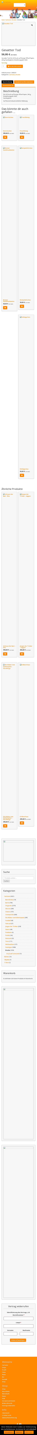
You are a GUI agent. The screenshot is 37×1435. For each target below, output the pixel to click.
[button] (32, 25)
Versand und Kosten (8, 1401)
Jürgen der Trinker (11, 926)
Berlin (7, 903)
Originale (8, 905)
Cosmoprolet (9, 914)
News (4, 1374)
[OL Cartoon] (6, 2)
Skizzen (7, 908)
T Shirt (6, 962)
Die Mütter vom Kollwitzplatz (14, 917)
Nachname (26, 1330)
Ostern (7, 929)
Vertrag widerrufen (8, 1405)
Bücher (6, 957)
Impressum (5, 1413)
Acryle (4, 1370)
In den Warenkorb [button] (5, 137)
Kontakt (4, 1379)
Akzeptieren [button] (9, 1432)
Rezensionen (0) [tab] (8, 85)
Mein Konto (5, 1391)
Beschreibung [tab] (7, 82)
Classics (7, 912)
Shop (3, 1382)
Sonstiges (8, 947)
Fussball (8, 920)
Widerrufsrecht (7, 1403)
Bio (3, 1377)
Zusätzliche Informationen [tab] (24, 82)
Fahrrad (8, 923)
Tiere (7, 941)
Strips (4, 1367)
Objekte (6, 960)
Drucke (14, 20)
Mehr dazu (29, 1432)
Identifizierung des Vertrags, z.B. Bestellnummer (18, 1313)
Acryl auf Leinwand (12, 954)
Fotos (4, 1372)
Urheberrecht (6, 1415)
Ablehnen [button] (19, 1432)
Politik (7, 935)
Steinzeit (8, 938)
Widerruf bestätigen (18, 1340)
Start (3, 20)
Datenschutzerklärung (9, 1418)
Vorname (10, 1330)
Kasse (4, 1396)
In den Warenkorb (15, 66)
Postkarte (8, 932)
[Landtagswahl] (18, 850)
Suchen (6, 881)
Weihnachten (9, 944)
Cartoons (8, 20)
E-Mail (18, 1323)
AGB (3, 1398)
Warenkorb (5, 1394)
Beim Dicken (9, 900)
